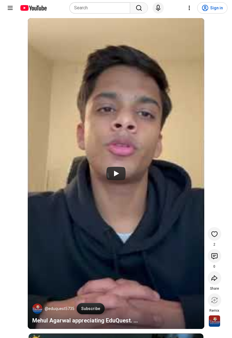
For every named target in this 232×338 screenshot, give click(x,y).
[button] (37, 309)
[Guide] (10, 8)
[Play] (116, 173)
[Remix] (214, 300)
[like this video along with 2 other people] (214, 234)
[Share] (214, 278)
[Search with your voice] (158, 8)
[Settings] (189, 8)
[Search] (139, 8)
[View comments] (214, 256)
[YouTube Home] (33, 8)
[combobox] (101, 8)
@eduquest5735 (59, 308)
